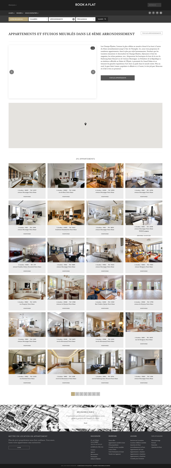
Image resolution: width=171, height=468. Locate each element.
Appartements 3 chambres (137, 456)
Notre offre (112, 440)
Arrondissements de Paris (137, 447)
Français (12, 5)
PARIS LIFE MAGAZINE (156, 436)
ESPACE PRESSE (96, 459)
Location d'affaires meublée (138, 443)
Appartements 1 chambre (137, 452)
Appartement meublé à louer (117, 443)
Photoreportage (155, 440)
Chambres (33, 19)
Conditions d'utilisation (84, 465)
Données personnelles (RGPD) (101, 465)
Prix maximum (82, 19)
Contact (93, 450)
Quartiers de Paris (135, 445)
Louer (11, 13)
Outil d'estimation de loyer (116, 452)
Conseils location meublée (116, 447)
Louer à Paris (112, 449)
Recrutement (94, 454)
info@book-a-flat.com (97, 447)
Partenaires (94, 456)
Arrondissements (56, 19)
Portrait (153, 443)
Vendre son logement (115, 454)
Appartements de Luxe (136, 449)
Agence (93, 452)
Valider (100, 19)
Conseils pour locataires (137, 458)
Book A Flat (86, 6)
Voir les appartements (117, 78)
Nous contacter (31, 13)
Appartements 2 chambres (137, 454)
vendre (19, 13)
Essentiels (154, 445)
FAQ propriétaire (113, 445)
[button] (85, 124)
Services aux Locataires (137, 440)
